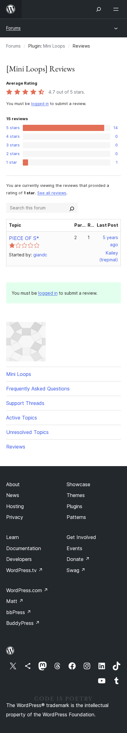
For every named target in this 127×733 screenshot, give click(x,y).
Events (74, 548)
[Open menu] (117, 9)
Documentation (23, 548)
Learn (12, 537)
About (13, 484)
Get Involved (81, 537)
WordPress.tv (24, 570)
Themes (76, 495)
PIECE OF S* (24, 238)
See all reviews (51, 193)
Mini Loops (54, 45)
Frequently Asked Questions (38, 388)
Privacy (14, 517)
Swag (76, 570)
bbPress (18, 612)
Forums (13, 28)
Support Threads (25, 403)
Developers (19, 559)
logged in (40, 103)
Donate (78, 559)
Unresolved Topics (27, 432)
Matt (14, 601)
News (12, 495)
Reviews (15, 447)
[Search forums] (72, 208)
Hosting (15, 506)
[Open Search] (98, 9)
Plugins (74, 506)
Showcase (78, 484)
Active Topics (21, 418)
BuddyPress (23, 623)
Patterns (76, 517)
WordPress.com (27, 590)
